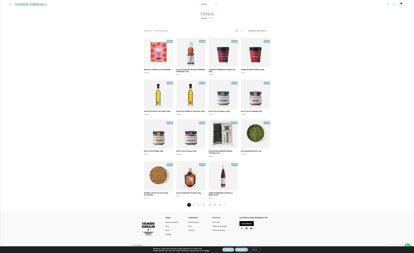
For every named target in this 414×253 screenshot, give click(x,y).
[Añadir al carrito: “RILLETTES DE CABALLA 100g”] (223, 99)
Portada (203, 18)
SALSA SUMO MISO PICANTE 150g (188, 193)
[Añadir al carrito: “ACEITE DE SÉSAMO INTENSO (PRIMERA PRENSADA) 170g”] (190, 57)
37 (219, 205)
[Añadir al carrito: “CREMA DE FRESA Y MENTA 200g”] (255, 57)
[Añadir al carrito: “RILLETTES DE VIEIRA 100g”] (158, 139)
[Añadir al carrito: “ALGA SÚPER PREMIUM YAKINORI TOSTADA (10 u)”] (223, 139)
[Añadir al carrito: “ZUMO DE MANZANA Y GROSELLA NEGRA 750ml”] (223, 181)
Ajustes (254, 250)
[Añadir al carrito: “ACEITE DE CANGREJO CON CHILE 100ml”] (190, 99)
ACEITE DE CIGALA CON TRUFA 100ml (157, 111)
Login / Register (389, 2)
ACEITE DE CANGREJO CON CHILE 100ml (190, 111)
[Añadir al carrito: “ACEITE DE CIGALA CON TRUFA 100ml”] (158, 99)
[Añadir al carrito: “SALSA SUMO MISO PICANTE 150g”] (190, 181)
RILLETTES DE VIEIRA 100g (153, 151)
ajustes (206, 251)
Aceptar (228, 250)
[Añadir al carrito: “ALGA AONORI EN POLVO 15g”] (255, 139)
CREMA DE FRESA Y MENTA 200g (252, 69)
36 (215, 205)
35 (210, 205)
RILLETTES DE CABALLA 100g (219, 111)
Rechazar (241, 250)
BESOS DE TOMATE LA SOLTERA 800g (157, 69)
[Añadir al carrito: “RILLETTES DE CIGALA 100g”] (190, 139)
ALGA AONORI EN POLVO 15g (251, 151)
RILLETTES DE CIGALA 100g (186, 151)
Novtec (140, 245)
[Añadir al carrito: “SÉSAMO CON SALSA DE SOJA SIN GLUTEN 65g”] (158, 181)
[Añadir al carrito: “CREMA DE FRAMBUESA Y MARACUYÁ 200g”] (223, 57)
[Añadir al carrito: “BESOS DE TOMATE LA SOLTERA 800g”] (158, 57)
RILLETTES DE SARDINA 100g (251, 111)
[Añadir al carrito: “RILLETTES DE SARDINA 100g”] (255, 99)
